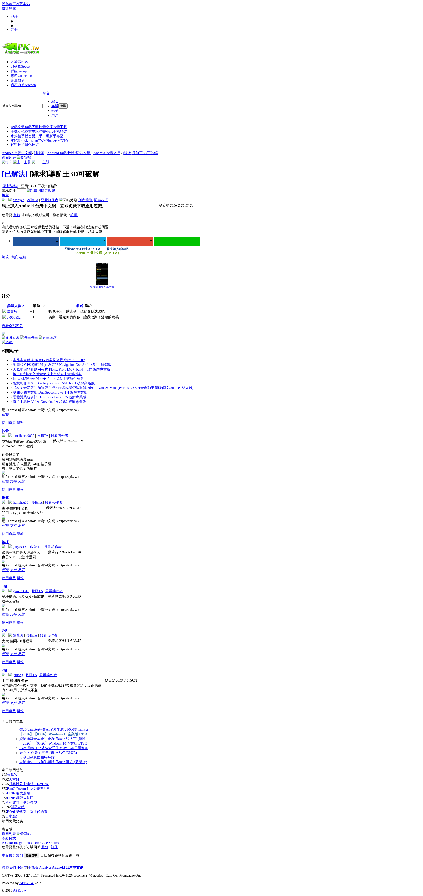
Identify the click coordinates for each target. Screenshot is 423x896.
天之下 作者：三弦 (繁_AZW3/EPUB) (48, 752)
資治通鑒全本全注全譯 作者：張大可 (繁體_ (53, 739)
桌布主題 (32, 131)
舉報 (20, 423)
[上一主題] (22, 162)
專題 (21, 76)
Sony (21, 140)
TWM (42, 140)
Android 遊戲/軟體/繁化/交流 (69, 153)
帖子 (54, 110)
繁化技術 (32, 145)
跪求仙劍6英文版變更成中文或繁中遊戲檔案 (47, 374)
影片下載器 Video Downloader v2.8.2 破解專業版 (49, 402)
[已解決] (15, 174)
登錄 (14, 17)
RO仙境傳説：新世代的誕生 (29, 812)
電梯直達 (9, 190)
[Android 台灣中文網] (21, 53)
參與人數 (15, 306)
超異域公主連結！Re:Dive (29, 784)
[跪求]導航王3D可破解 (140, 153)
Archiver (45, 867)
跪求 (5, 257)
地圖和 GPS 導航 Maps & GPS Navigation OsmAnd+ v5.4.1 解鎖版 (62, 365)
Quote (35, 843)
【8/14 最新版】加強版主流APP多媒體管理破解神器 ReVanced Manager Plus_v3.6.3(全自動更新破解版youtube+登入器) (103, 388)
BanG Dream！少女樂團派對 (28, 788)
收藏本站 (23, 4)
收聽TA (32, 200)
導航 (14, 257)
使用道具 (9, 423)
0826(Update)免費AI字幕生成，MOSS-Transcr (53, 729)
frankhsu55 (20, 502)
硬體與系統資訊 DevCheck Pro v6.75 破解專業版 (49, 397)
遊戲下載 (32, 127)
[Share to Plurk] (7, 341)
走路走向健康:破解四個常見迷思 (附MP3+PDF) (49, 360)
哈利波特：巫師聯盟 (21, 802)
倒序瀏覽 (85, 200)
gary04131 (20, 547)
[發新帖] (24, 157)
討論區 (19, 62)
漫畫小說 (46, 131)
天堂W (12, 775)
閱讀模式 (101, 200)
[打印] (7, 162)
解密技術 (18, 145)
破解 (22, 257)
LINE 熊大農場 (18, 793)
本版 (54, 106)
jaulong (18, 675)
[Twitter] (83, 241)
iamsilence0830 (23, 436)
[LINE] (177, 241)
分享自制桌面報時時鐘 (37, 757)
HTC (14, 140)
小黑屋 (22, 867)
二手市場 (42, 136)
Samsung (31, 140)
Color (9, 843)
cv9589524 (14, 317)
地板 (5, 542)
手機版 (33, 867)
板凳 (5, 497)
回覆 (5, 414)
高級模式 (9, 838)
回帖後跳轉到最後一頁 (61, 855)
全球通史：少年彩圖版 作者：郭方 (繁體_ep (53, 762)
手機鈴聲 (60, 131)
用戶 (54, 115)
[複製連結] (10, 186)
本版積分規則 (12, 855)
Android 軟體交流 (106, 153)
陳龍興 (12, 311)
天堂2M (11, 816)
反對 (21, 481)
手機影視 (18, 131)
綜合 (46, 93)
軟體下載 (60, 127)
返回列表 (9, 157)
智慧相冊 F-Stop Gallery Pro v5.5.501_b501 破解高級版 (54, 383)
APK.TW (26, 883)
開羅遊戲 (18, 807)
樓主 (5, 195)
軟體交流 (46, 127)
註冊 (14, 30)
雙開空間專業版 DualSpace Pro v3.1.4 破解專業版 (50, 392)
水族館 (16, 136)
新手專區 (56, 136)
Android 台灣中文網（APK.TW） (97, 253)
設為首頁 (9, 4)
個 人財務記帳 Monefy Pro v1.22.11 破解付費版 (48, 378)
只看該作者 (49, 200)
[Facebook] (36, 241)
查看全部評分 (12, 326)
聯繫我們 (9, 867)
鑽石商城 (23, 85)
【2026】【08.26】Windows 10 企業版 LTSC (53, 743)
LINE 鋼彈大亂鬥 (20, 798)
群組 (19, 71)
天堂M (14, 779)
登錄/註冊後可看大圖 (102, 287)
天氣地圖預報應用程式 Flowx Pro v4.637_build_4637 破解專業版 (61, 369)
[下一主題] (40, 162)
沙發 (5, 431)
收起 (79, 306)
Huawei (52, 140)
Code (44, 843)
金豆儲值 (18, 80)
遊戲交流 (18, 127)
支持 (14, 481)
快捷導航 (9, 8)
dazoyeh (18, 200)
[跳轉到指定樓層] (41, 190)
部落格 (20, 66)
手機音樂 (28, 136)
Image (18, 843)
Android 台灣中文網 (17, 153)
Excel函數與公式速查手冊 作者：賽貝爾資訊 (53, 748)
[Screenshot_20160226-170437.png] (102, 274)
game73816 (21, 591)
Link (26, 843)
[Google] (130, 241)
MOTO (63, 140)
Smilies (54, 843)
